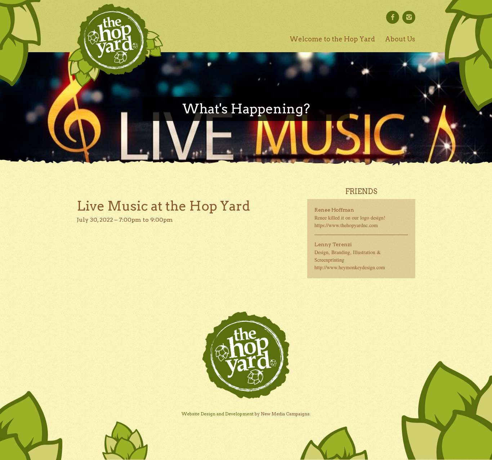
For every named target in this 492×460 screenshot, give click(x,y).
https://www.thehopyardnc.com (346, 225)
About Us (400, 39)
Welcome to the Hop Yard (332, 39)
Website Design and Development (218, 413)
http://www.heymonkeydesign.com (349, 267)
